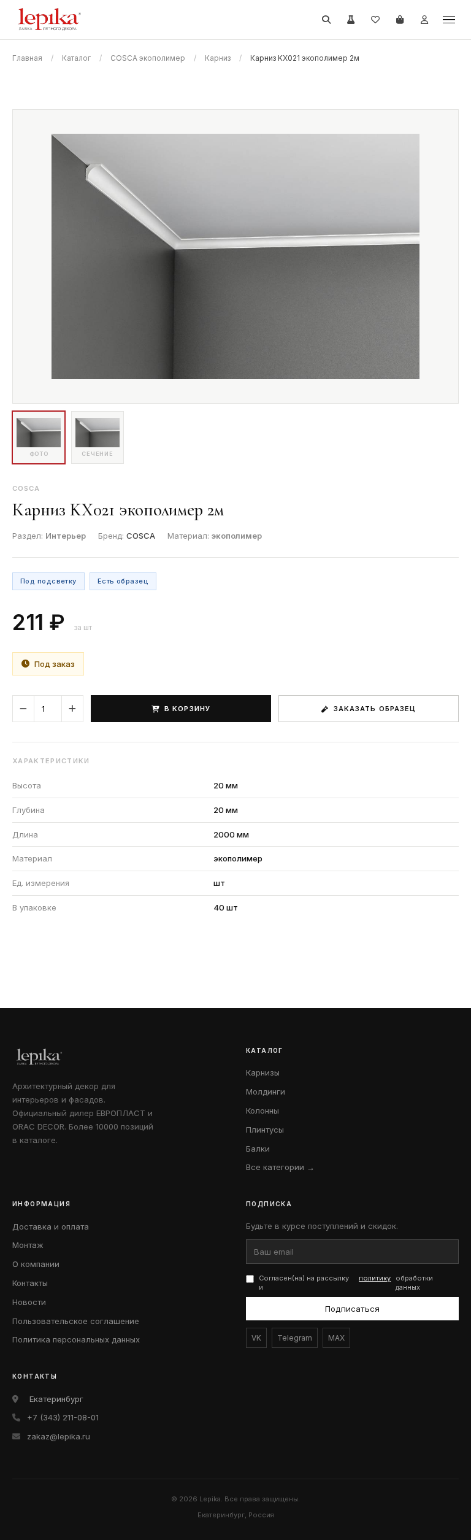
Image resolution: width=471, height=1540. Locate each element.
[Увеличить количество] (72, 709)
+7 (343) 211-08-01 (63, 1417)
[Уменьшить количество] (23, 709)
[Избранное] (375, 19)
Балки (258, 1148)
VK (256, 1337)
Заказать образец (375, 708)
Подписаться (352, 1309)
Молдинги (265, 1091)
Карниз (218, 58)
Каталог (76, 58)
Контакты (30, 1283)
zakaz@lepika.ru (58, 1436)
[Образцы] (351, 19)
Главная (27, 58)
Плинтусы (265, 1129)
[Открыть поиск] (326, 19)
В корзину (187, 708)
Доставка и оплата (50, 1226)
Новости (29, 1302)
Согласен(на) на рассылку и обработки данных (346, 1283)
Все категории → (280, 1167)
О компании (35, 1264)
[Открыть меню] (449, 19)
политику (375, 1278)
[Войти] (424, 19)
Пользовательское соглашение (75, 1321)
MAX (336, 1337)
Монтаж (28, 1245)
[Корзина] (400, 19)
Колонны (262, 1110)
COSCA (140, 536)
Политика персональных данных (76, 1339)
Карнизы (263, 1072)
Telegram (294, 1337)
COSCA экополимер (147, 58)
